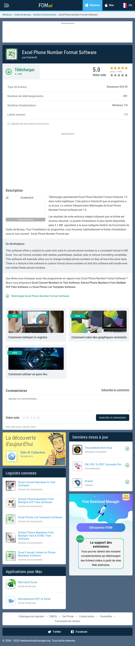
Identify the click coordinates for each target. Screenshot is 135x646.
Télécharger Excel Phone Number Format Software (40, 296)
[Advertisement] (67, 32)
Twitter (57, 631)
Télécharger (25, 69)
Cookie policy (86, 616)
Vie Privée (68, 616)
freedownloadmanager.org (35, 640)
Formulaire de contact (67, 621)
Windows (7, 15)
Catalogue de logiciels (31, 616)
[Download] (127, 449)
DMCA (53, 616)
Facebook (81, 631)
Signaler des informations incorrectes (30, 123)
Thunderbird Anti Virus (98, 447)
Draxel (89, 481)
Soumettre (106, 616)
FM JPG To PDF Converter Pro (103, 464)
